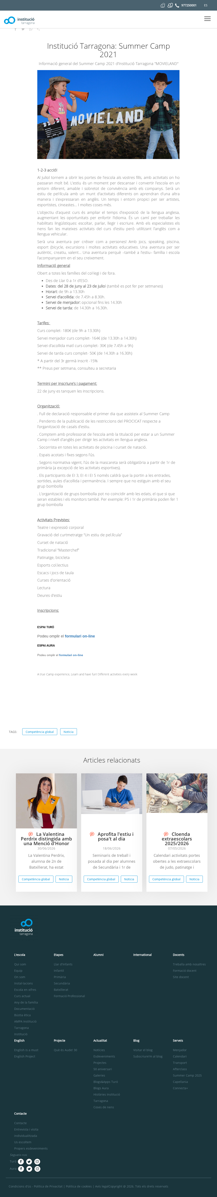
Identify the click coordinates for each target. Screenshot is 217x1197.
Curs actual (22, 996)
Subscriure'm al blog (148, 1056)
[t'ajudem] (162, 5)
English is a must (26, 1050)
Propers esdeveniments (31, 1148)
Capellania (180, 1082)
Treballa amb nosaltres (189, 964)
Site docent (181, 977)
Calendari (180, 1056)
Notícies (99, 1050)
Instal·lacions (23, 983)
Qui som (20, 964)
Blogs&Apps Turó (105, 1082)
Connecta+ (180, 1088)
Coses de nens (103, 1107)
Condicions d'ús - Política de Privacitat (36, 1186)
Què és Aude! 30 (65, 1050)
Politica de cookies (79, 1186)
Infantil (59, 971)
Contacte (20, 1123)
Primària (60, 977)
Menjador (180, 1050)
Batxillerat (61, 990)
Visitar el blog (143, 1050)
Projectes (99, 1063)
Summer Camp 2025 (187, 1075)
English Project (24, 1056)
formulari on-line (80, 636)
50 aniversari (102, 1069)
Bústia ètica (22, 1015)
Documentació (24, 1009)
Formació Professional (69, 996)
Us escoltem (22, 1142)
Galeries (99, 1075)
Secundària (62, 983)
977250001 (189, 5)
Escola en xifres (25, 990)
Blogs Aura (101, 1088)
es (205, 5)
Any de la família (26, 1002)
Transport (180, 1063)
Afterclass (180, 1069)
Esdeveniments (104, 1056)
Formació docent (184, 971)
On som (19, 977)
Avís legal (101, 1186)
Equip (18, 971)
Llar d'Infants (63, 964)
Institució (20, 1034)
